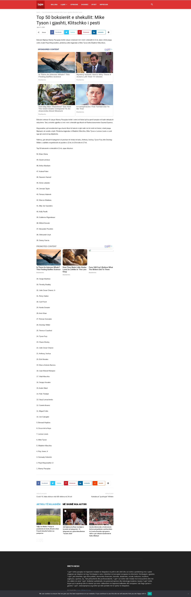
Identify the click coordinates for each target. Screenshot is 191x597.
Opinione (74, 4)
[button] (152, 5)
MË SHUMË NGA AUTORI (75, 504)
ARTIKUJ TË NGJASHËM (48, 504)
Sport (94, 4)
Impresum (104, 4)
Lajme (63, 4)
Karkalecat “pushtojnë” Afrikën (102, 497)
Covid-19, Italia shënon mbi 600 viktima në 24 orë (54, 497)
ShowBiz (84, 4)
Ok (150, 593)
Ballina (54, 4)
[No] (188, 594)
